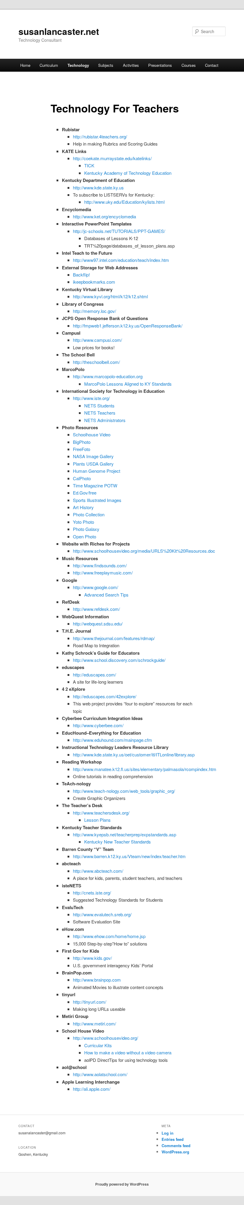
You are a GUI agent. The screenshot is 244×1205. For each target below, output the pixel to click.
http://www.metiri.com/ (94, 1023)
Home (25, 65)
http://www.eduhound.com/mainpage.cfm (112, 740)
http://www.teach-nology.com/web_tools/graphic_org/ (124, 791)
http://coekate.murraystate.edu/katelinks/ (112, 158)
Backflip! (81, 274)
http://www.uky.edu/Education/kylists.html (124, 202)
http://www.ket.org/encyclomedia (104, 216)
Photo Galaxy (86, 529)
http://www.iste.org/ (91, 398)
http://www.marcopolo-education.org (108, 376)
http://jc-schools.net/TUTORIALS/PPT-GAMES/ (119, 231)
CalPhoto (82, 478)
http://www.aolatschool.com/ (100, 1074)
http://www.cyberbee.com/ (98, 725)
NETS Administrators (105, 420)
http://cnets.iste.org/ (92, 892)
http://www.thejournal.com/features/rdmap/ (114, 638)
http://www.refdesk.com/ (96, 609)
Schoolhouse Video (91, 434)
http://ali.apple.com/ (91, 1089)
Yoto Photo (83, 522)
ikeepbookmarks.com (94, 282)
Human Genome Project (96, 471)
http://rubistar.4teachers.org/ (100, 136)
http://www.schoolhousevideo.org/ (105, 1038)
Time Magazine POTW (95, 485)
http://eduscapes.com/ (94, 674)
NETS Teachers (99, 413)
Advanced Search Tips (106, 594)
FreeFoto (81, 449)
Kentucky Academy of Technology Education (127, 173)
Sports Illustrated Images (97, 500)
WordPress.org (175, 1152)
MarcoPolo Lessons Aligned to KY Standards (128, 384)
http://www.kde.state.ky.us (98, 187)
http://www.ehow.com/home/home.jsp (109, 936)
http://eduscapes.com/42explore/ (104, 696)
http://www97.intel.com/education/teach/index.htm (121, 260)
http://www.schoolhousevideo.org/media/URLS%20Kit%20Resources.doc (144, 551)
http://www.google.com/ (95, 587)
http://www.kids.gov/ (92, 958)
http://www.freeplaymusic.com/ (103, 572)
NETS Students (99, 405)
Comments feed (176, 1145)
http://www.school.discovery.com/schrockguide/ (119, 660)
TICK (89, 165)
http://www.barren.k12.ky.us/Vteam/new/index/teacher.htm (129, 856)
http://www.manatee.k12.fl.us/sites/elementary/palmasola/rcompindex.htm (144, 769)
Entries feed (173, 1139)
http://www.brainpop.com (97, 980)
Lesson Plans (97, 820)
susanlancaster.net (58, 31)
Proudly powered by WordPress (122, 1184)
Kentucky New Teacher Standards (117, 841)
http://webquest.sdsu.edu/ (98, 623)
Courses (189, 65)
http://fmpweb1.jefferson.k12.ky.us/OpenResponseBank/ (127, 325)
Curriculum (49, 65)
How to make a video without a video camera (127, 1052)
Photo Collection (88, 514)
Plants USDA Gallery (93, 464)
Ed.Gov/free (84, 492)
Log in (167, 1133)
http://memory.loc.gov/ (94, 311)
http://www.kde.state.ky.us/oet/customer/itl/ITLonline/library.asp (134, 754)
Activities (131, 65)
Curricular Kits (98, 1045)
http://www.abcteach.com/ (98, 871)
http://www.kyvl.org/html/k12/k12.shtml (110, 296)
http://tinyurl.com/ (89, 1002)
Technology (78, 65)
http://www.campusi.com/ (97, 340)
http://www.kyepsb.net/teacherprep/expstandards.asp (124, 834)
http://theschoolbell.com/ (96, 362)
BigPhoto (81, 442)
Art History (83, 507)
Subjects (105, 65)
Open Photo (84, 536)
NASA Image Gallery (93, 456)
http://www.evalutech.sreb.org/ (102, 914)
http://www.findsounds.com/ (100, 565)
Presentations (160, 65)
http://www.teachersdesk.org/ (101, 812)
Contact (211, 65)
